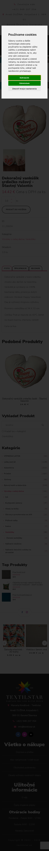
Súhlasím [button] (24, 78)
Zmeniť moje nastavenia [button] (24, 89)
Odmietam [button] (24, 83)
